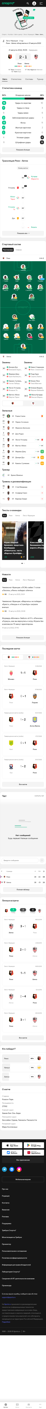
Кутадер (34, 176)
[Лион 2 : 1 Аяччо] (29, 66)
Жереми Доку (14, 374)
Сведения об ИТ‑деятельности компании (18, 1278)
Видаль (34, 227)
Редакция (5, 1196)
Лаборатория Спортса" (11, 1272)
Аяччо (27, 63)
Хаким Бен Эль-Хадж (11, 1113)
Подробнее (6, 1322)
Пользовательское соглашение (14, 1251)
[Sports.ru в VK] (12, 1170)
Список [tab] (19, 250)
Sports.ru (7, 1304)
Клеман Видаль (37, 388)
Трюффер (18, 69)
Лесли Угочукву (15, 388)
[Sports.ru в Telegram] (5, 1170)
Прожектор (6, 1244)
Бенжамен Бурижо (15, 369)
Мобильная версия (23, 1179)
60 (6, 611)
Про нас (5, 1189)
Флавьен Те (13, 390)
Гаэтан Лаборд (14, 383)
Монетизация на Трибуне (12, 1237)
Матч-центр (18, 34)
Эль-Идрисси (31, 69)
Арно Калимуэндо (15, 376)
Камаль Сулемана (15, 381)
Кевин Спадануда (37, 367)
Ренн (20, 63)
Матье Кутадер (37, 395)
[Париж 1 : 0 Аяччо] (26, 66)
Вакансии (5, 1210)
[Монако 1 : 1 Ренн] (21, 66)
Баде (19, 71)
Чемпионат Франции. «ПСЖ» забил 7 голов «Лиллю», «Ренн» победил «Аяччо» (21, 589)
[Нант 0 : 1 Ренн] (16, 66)
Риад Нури (35, 374)
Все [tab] (4, 580)
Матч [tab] (4, 79)
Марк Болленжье (9, 1127)
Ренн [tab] (10, 580)
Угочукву (11, 188)
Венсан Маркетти (37, 397)
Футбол (10, 34)
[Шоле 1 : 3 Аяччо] (25, 66)
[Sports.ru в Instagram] (20, 1170)
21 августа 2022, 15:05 (18, 50)
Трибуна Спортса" (9, 1230)
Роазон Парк (7, 1099)
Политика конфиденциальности (14, 1258)
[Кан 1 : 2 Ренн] (15, 66)
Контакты (5, 1203)
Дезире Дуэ (13, 367)
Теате (15, 71)
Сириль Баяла (36, 376)
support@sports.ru (8, 1297)
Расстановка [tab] (8, 250)
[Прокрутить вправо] (40, 541)
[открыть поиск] (28, 3)
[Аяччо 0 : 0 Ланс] (30, 66)
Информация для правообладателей (16, 1265)
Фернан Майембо (37, 390)
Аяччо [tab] (17, 580)
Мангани (39, 69)
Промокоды (6, 1285)
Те (14, 209)
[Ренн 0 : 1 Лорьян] (19, 66)
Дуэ (13, 218)
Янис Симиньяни (37, 369)
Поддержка (6, 1223)
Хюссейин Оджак (9, 1120)
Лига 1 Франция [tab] (29, 580)
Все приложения (23, 1160)
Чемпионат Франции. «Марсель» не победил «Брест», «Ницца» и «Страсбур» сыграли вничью (21, 604)
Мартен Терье (14, 397)
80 (6, 594)
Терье (12, 69)
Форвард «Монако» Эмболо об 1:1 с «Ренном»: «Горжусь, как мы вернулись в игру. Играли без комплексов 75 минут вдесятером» (22, 621)
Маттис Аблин (14, 395)
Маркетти (35, 179)
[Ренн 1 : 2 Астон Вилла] (18, 66)
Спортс (4, 34)
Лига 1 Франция (29, 34)
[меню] (41, 3)
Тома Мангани (36, 383)
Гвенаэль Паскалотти (27, 1120)
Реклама (5, 1216)
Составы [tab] (29, 79)
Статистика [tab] (16, 79)
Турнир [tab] (40, 79)
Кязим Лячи (35, 381)
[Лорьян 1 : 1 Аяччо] (27, 66)
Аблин (12, 197)
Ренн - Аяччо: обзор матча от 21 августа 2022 (39, 34)
